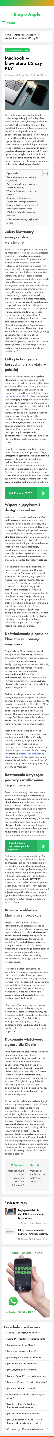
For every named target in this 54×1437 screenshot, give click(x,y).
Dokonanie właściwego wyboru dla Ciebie (22, 221)
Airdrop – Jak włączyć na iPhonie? (23, 1332)
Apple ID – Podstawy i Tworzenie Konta (26, 1338)
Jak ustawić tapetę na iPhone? (21, 1345)
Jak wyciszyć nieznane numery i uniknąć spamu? (33, 1232)
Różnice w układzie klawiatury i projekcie (21, 214)
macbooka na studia (15, 396)
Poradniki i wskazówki (17, 50)
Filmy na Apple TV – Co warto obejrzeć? (26, 1376)
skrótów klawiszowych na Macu (24, 755)
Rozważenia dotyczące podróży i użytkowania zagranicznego (22, 207)
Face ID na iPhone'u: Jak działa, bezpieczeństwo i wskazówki (22, 1405)
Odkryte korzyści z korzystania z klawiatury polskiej (21, 186)
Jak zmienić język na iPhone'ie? (22, 1363)
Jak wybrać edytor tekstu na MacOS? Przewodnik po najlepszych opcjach (24, 1421)
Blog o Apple (27, 14)
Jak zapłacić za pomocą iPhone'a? (23, 1413)
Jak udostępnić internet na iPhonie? (24, 1357)
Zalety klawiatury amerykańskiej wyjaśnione (21, 178)
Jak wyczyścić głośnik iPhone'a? (22, 1369)
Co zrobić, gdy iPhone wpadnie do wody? (27, 1429)
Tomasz (11, 75)
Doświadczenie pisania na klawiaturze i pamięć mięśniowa (21, 200)
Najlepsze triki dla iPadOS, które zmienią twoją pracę (31, 1214)
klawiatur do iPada (28, 606)
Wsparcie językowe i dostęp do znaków (21, 193)
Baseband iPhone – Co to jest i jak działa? (27, 1382)
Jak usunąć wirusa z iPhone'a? (21, 1388)
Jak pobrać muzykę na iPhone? (21, 1351)
